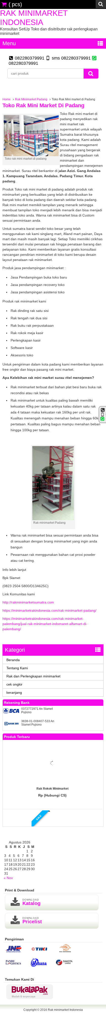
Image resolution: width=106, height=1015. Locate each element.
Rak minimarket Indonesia (34, 18)
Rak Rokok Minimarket (52, 788)
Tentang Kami (17, 668)
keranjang (14, 692)
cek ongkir (14, 684)
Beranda (13, 660)
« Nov (8, 878)
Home (6, 99)
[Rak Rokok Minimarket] (52, 763)
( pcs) (15, 4)
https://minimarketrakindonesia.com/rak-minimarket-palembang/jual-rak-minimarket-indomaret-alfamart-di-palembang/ (44, 624)
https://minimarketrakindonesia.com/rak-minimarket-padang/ (49, 610)
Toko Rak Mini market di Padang (43, 105)
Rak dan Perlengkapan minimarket (33, 676)
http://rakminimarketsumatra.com (28, 602)
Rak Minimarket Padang (31, 99)
